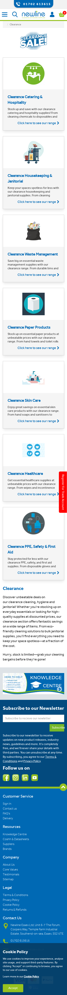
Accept (13, 988)
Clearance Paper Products (29, 327)
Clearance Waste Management (33, 254)
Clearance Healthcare (25, 473)
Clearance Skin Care (24, 400)
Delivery (8, 818)
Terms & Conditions (15, 895)
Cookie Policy (11, 904)
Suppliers (8, 844)
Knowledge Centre (15, 834)
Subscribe (58, 727)
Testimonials (11, 874)
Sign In (7, 803)
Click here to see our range (36, 123)
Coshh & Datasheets (16, 839)
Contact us (10, 808)
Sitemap (8, 879)
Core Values (10, 869)
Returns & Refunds (14, 909)
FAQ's (6, 813)
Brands (7, 849)
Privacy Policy (32, 761)
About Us (9, 864)
